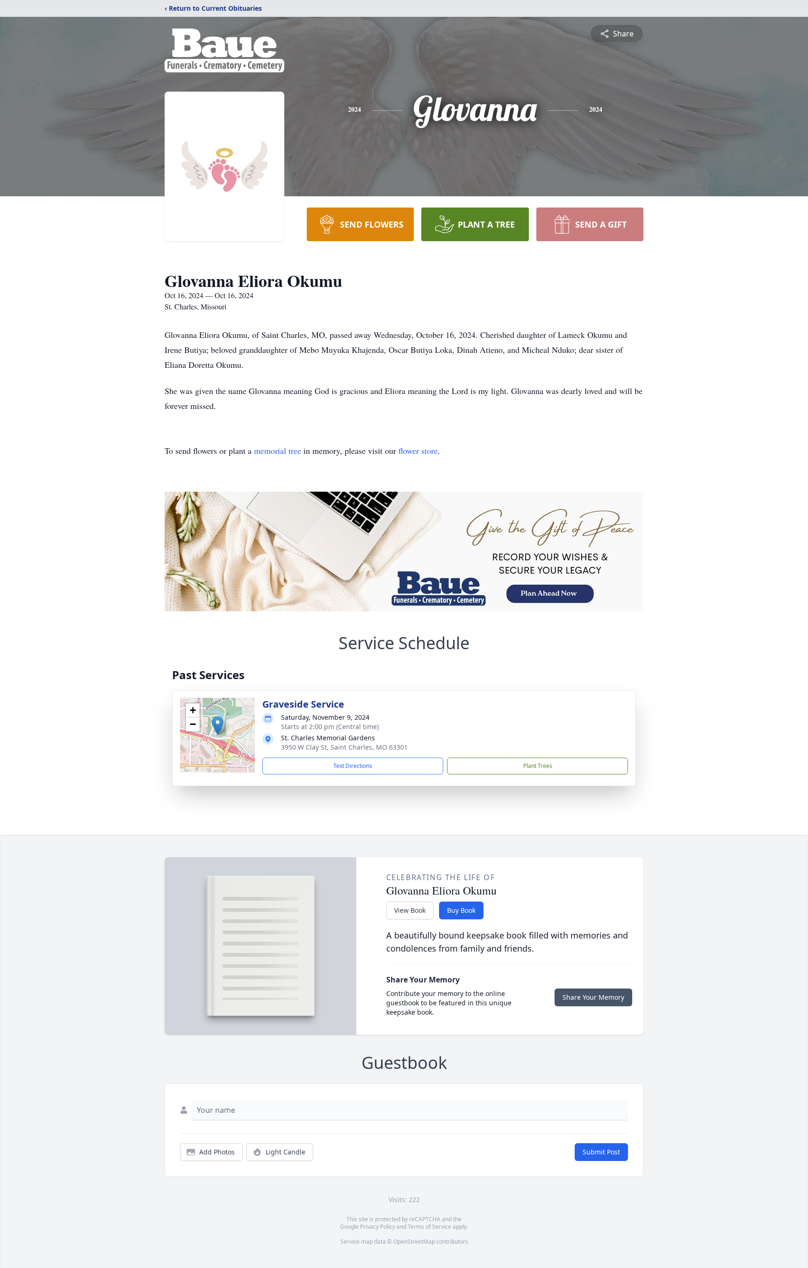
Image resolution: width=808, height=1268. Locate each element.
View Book (410, 910)
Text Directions (352, 766)
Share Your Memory (593, 997)
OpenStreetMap (414, 1242)
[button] (218, 725)
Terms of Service (429, 1227)
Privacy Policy (377, 1227)
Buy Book (461, 910)
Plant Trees (537, 766)
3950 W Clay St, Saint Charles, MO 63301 (344, 747)
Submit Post (601, 1151)
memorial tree (277, 450)
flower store (418, 450)
